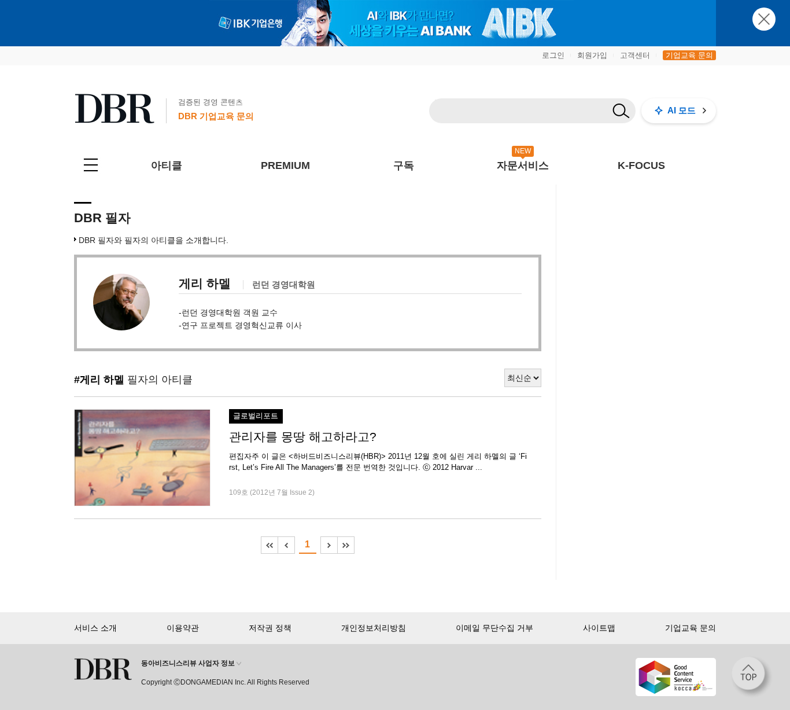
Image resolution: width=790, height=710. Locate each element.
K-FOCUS (641, 165)
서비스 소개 (95, 627)
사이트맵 (599, 627)
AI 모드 (681, 110)
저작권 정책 (270, 627)
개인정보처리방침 (373, 627)
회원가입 (592, 55)
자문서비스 (523, 165)
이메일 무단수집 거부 (494, 627)
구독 (403, 165)
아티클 (166, 165)
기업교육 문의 (689, 55)
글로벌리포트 (255, 416)
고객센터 (635, 55)
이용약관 (183, 627)
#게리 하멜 (99, 379)
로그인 (553, 55)
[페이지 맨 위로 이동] (751, 677)
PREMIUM (285, 165)
